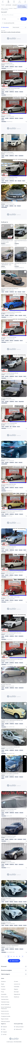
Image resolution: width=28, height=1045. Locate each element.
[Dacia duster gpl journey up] (14, 196)
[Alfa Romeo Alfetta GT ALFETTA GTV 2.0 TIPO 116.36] (14, 653)
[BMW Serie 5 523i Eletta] (14, 109)
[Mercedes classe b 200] (14, 678)
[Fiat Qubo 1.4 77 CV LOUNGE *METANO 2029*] (14, 741)
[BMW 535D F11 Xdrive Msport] (14, 146)
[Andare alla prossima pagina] (22, 956)
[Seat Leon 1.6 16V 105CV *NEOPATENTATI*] (14, 940)
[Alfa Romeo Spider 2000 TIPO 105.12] (14, 478)
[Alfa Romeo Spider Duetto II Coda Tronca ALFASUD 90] (14, 566)
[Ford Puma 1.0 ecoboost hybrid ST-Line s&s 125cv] (14, 306)
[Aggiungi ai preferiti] (25, 47)
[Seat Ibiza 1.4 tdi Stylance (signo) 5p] (14, 540)
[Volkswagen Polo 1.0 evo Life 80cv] (21, 258)
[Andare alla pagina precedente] (5, 956)
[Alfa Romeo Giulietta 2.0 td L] (14, 57)
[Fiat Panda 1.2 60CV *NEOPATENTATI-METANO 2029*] (14, 715)
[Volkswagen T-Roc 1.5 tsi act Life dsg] (14, 331)
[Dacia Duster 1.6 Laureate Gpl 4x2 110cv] (14, 171)
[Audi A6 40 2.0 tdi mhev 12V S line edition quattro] (7, 235)
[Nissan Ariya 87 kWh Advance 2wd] (21, 235)
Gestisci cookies (4, 996)
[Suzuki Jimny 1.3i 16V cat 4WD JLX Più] (14, 804)
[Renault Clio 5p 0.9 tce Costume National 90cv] (14, 83)
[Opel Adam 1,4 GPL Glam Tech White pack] (14, 281)
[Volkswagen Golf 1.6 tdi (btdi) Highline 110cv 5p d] (14, 627)
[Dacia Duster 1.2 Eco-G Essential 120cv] (14, 417)
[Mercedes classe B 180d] (14, 392)
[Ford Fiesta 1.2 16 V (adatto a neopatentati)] (14, 767)
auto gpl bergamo (16, 5)
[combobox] (15, 14)
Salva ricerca (6, 27)
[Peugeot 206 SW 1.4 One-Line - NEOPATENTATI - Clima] (7, 258)
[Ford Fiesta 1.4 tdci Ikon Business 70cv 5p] (14, 367)
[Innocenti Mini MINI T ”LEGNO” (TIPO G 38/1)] (14, 591)
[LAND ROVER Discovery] (14, 855)
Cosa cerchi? (4, 12)
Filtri (23, 19)
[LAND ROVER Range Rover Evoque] (14, 830)
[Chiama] (26, 68)
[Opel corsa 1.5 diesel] (14, 453)
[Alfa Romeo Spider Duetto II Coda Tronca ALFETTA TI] (14, 505)
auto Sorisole (8, 5)
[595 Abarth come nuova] (14, 891)
